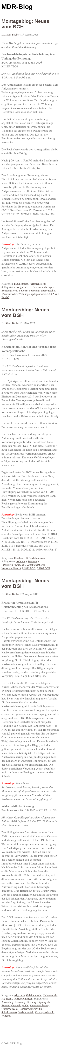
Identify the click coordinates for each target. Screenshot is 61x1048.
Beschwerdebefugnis (43, 287)
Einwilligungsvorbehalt (13, 564)
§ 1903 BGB (43, 568)
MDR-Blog (17, 6)
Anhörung (21, 561)
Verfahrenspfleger (36, 564)
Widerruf (6, 1015)
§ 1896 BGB (28, 568)
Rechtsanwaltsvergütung (31, 1008)
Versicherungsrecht (23, 998)
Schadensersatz (9, 1012)
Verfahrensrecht (37, 283)
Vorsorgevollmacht (11, 568)
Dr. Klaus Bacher (10, 34)
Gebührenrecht (33, 995)
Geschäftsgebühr (19, 1005)
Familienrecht (21, 283)
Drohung (31, 1002)
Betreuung (34, 290)
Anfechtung (7, 1002)
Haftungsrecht (50, 995)
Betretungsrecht (9, 290)
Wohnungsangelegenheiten (32, 294)
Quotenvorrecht (9, 1008)
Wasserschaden (9, 294)
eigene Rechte (48, 290)
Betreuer (23, 290)
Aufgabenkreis (23, 287)
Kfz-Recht (6, 998)
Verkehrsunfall (26, 1012)
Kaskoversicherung (39, 1005)
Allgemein (19, 995)
